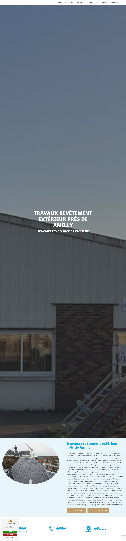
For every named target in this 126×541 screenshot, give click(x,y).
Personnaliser (9, 537)
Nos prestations (81, 2)
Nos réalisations (93, 2)
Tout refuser (9, 534)
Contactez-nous (114, 2)
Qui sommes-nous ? (69, 2)
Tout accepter (10, 531)
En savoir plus (78, 510)
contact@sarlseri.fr (100, 529)
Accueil (59, 2)
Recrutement (104, 2)
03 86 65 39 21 (60, 529)
